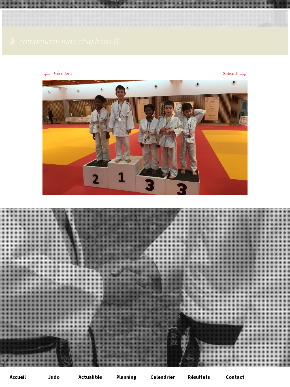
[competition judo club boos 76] (145, 137)
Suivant (235, 73)
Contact (235, 377)
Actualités (90, 377)
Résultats (199, 377)
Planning (126, 377)
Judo (53, 377)
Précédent (57, 73)
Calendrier (162, 377)
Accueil (18, 377)
